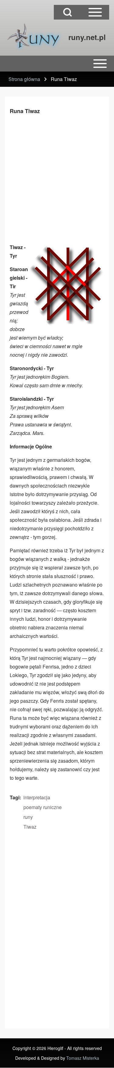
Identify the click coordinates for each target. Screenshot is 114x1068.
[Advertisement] (57, 177)
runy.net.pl (87, 37)
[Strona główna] (35, 37)
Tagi (14, 797)
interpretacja (36, 797)
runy (28, 816)
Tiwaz (29, 826)
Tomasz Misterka (82, 1058)
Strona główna (24, 79)
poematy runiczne (42, 807)
